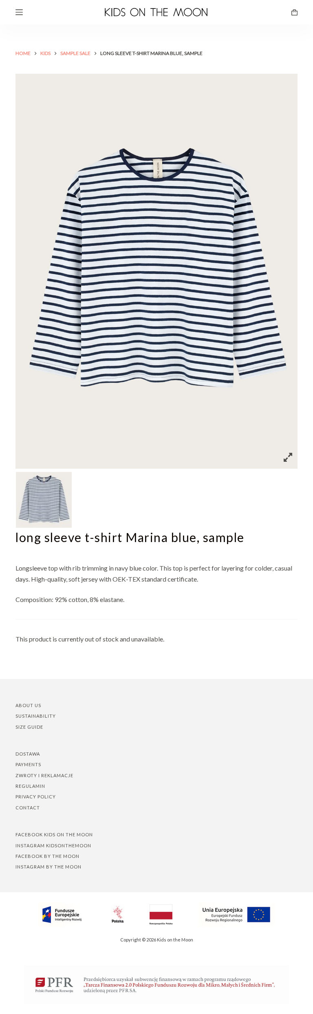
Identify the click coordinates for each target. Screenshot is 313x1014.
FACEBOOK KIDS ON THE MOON (54, 834)
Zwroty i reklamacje (44, 775)
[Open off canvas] (19, 12)
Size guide (29, 727)
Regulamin (30, 786)
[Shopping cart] (294, 12)
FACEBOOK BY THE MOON (47, 856)
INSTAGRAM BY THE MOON (48, 866)
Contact (27, 807)
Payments (28, 764)
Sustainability (35, 716)
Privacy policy (35, 796)
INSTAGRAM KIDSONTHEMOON (53, 845)
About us (28, 705)
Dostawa (27, 753)
